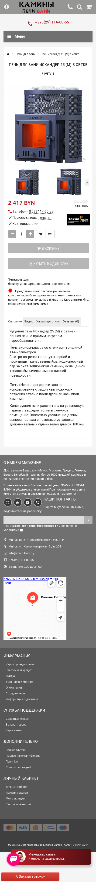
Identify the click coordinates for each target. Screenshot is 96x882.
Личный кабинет (16, 787)
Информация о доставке (22, 699)
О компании (14, 687)
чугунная (21, 283)
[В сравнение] (50, 234)
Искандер (50, 283)
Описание (15, 321)
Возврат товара (16, 724)
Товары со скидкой (18, 767)
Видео (28, 321)
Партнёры (12, 761)
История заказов (17, 792)
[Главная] (8, 54)
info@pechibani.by (21, 553)
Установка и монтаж (19, 681)
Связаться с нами (17, 718)
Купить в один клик (50, 264)
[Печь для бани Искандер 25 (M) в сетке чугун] (48, 124)
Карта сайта (14, 730)
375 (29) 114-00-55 (21, 560)
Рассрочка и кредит (18, 670)
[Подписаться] (88, 520)
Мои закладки (15, 798)
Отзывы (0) (71, 321)
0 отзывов (80, 206)
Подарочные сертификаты (23, 755)
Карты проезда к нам (20, 664)
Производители (16, 750)
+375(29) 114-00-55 (52, 22)
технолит (64, 283)
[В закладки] (40, 234)
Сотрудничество (16, 693)
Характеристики (48, 321)
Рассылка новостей (18, 804)
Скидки (11, 676)
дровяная (35, 283)
